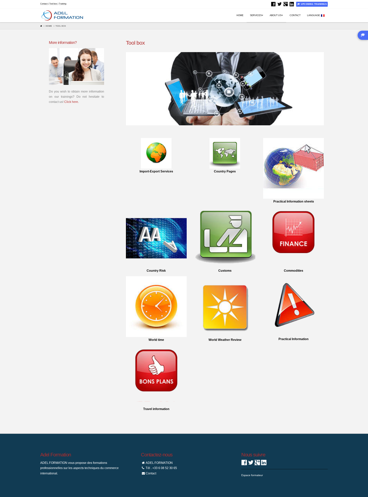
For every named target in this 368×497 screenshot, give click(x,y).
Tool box (53, 3)
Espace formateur (252, 475)
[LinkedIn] (291, 4)
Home (240, 15)
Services (256, 13)
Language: (314, 15)
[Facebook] (273, 4)
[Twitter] (279, 4)
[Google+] (285, 4)
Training (62, 3)
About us (276, 13)
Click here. (71, 101)
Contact (44, 3)
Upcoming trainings (314, 4)
